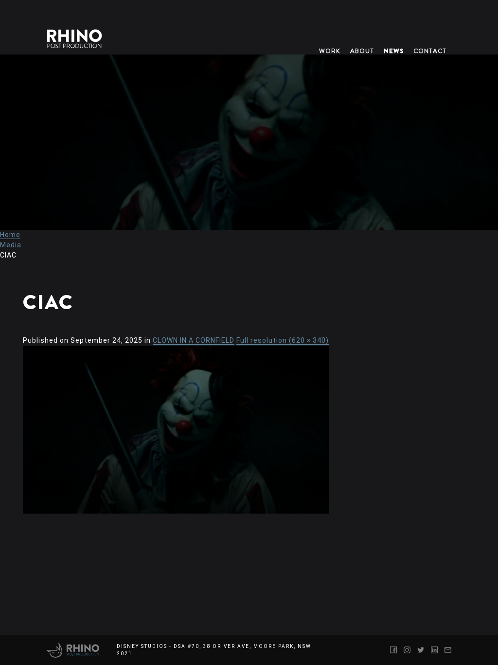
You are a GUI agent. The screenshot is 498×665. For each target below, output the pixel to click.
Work (329, 50)
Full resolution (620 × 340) (282, 340)
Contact (429, 50)
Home (10, 235)
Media (10, 245)
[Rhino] (73, 649)
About (362, 50)
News (394, 50)
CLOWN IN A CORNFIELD (193, 340)
